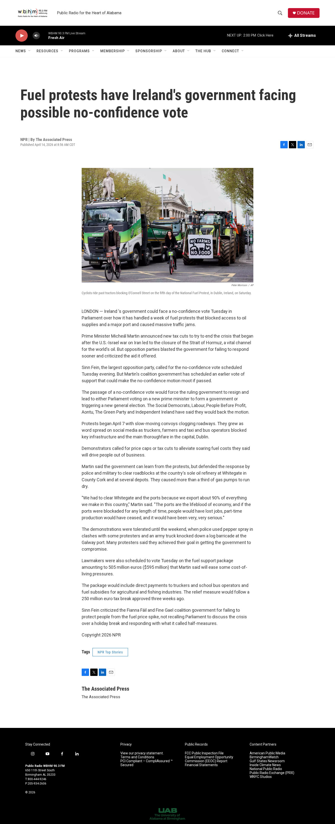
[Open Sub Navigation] (30, 51)
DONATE (306, 12)
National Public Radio (266, 769)
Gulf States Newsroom (267, 761)
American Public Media (267, 753)
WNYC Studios (261, 777)
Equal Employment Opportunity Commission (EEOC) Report (209, 759)
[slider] (44, 35)
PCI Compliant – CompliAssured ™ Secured (146, 763)
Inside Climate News (265, 765)
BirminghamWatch (264, 757)
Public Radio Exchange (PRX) (272, 773)
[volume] (36, 35)
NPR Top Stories (110, 652)
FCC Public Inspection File (204, 753)
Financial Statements (201, 765)
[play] (22, 35)
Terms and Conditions (137, 757)
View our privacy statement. (142, 753)
